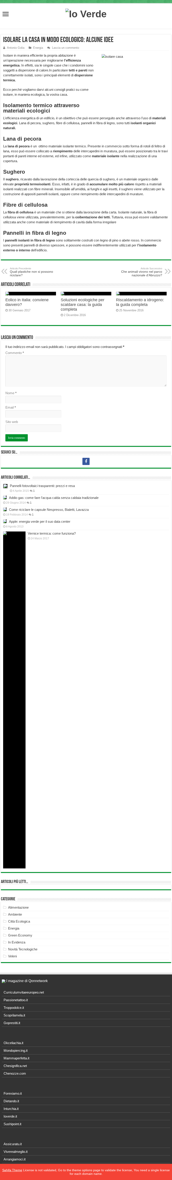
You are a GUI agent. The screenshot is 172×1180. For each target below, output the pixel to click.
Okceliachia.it (13, 1043)
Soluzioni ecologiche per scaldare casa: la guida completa (82, 305)
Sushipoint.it (12, 1124)
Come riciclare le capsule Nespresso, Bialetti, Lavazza (49, 509)
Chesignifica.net (15, 1066)
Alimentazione (18, 907)
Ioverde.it (10, 1116)
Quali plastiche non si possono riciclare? (31, 272)
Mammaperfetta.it (16, 1058)
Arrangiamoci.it (15, 1159)
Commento (14, 353)
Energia (38, 47)
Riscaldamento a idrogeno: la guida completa (140, 302)
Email (10, 407)
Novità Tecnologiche (22, 949)
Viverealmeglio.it (16, 1151)
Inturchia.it (11, 1109)
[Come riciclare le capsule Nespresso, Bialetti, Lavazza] (5, 509)
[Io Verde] (86, 13)
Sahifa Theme (12, 1170)
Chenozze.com (15, 1073)
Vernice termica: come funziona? (52, 533)
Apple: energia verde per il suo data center (39, 521)
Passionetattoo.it (16, 1000)
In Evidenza (16, 942)
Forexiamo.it (13, 1093)
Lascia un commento (65, 47)
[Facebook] (86, 461)
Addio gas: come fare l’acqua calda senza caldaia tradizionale (54, 498)
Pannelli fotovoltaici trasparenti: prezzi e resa (42, 486)
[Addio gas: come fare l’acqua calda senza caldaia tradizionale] (5, 497)
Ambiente (15, 914)
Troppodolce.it (14, 1008)
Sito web (11, 422)
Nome (11, 393)
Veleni (12, 956)
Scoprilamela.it (14, 1015)
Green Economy (20, 935)
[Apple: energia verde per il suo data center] (5, 521)
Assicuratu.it (13, 1144)
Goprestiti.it (12, 1023)
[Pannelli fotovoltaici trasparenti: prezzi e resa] (5, 486)
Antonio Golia (15, 47)
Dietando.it (11, 1101)
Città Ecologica (19, 921)
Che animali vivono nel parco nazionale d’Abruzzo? (141, 272)
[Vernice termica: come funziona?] (14, 699)
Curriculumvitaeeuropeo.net (24, 992)
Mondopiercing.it (16, 1050)
